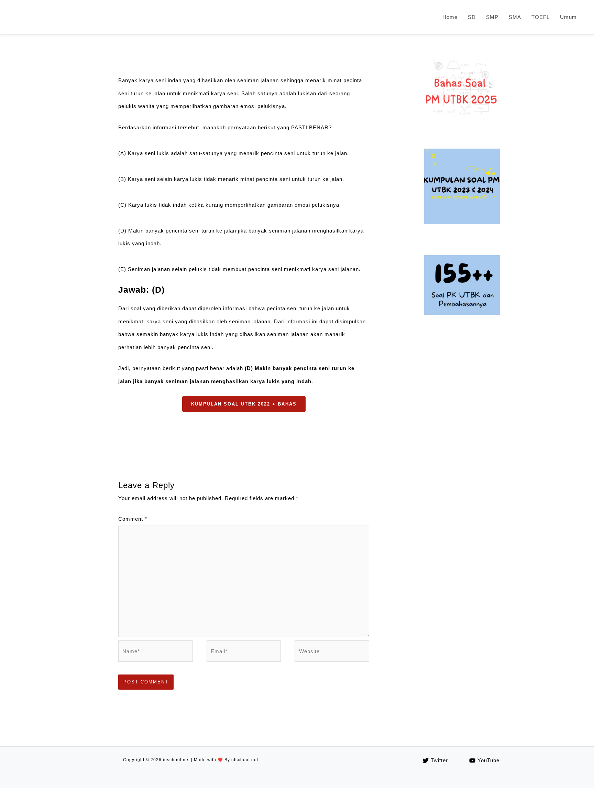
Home (450, 17)
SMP (492, 17)
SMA (515, 17)
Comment (132, 519)
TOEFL (540, 17)
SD (472, 17)
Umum (568, 17)
